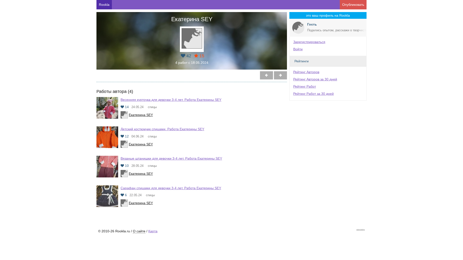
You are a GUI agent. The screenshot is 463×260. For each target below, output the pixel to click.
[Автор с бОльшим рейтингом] (266, 75)
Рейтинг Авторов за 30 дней (315, 79)
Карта (152, 231)
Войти (298, 49)
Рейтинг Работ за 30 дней (313, 94)
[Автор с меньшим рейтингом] (280, 75)
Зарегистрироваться (309, 42)
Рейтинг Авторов (306, 72)
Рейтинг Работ (304, 86)
